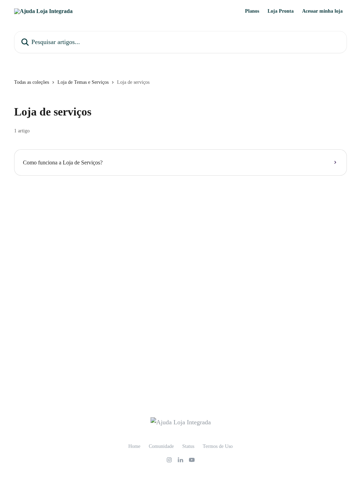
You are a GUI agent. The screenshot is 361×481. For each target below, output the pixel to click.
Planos (252, 11)
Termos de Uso (218, 446)
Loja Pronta (281, 11)
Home (134, 446)
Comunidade (161, 446)
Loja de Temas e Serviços (83, 82)
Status (188, 446)
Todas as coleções (31, 82)
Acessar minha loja (322, 11)
